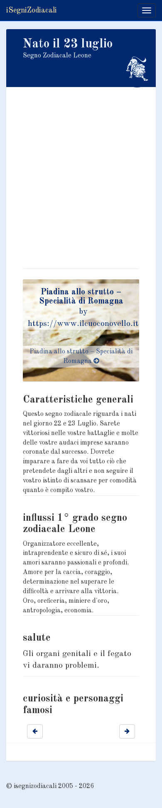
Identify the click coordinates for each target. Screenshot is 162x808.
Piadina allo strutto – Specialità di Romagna (81, 356)
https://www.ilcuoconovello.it (83, 324)
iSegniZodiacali (31, 10)
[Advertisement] (81, 187)
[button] (35, 731)
